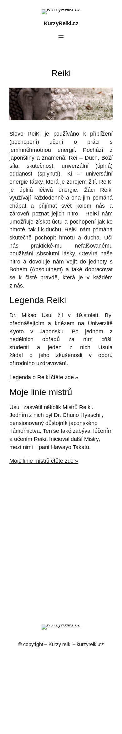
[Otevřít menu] (61, 36)
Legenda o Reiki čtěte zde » (43, 377)
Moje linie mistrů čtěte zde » (43, 460)
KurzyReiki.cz (61, 23)
